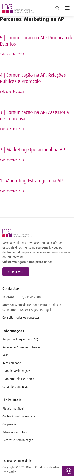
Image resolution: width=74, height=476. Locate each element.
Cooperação (9, 424)
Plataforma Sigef (13, 408)
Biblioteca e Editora (14, 432)
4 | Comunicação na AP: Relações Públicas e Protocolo (33, 78)
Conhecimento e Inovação (19, 416)
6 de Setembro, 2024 (12, 54)
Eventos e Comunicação (17, 440)
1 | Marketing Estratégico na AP (31, 181)
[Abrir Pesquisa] (57, 8)
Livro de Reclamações (16, 371)
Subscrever (16, 272)
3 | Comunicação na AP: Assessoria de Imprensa (34, 116)
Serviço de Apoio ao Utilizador (21, 347)
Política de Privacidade (17, 461)
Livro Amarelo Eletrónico (18, 379)
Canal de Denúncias (15, 387)
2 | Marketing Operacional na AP (32, 150)
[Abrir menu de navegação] (67, 8)
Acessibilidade (11, 363)
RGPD (6, 355)
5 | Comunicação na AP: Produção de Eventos (36, 41)
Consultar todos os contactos (21, 317)
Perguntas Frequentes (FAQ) (20, 339)
